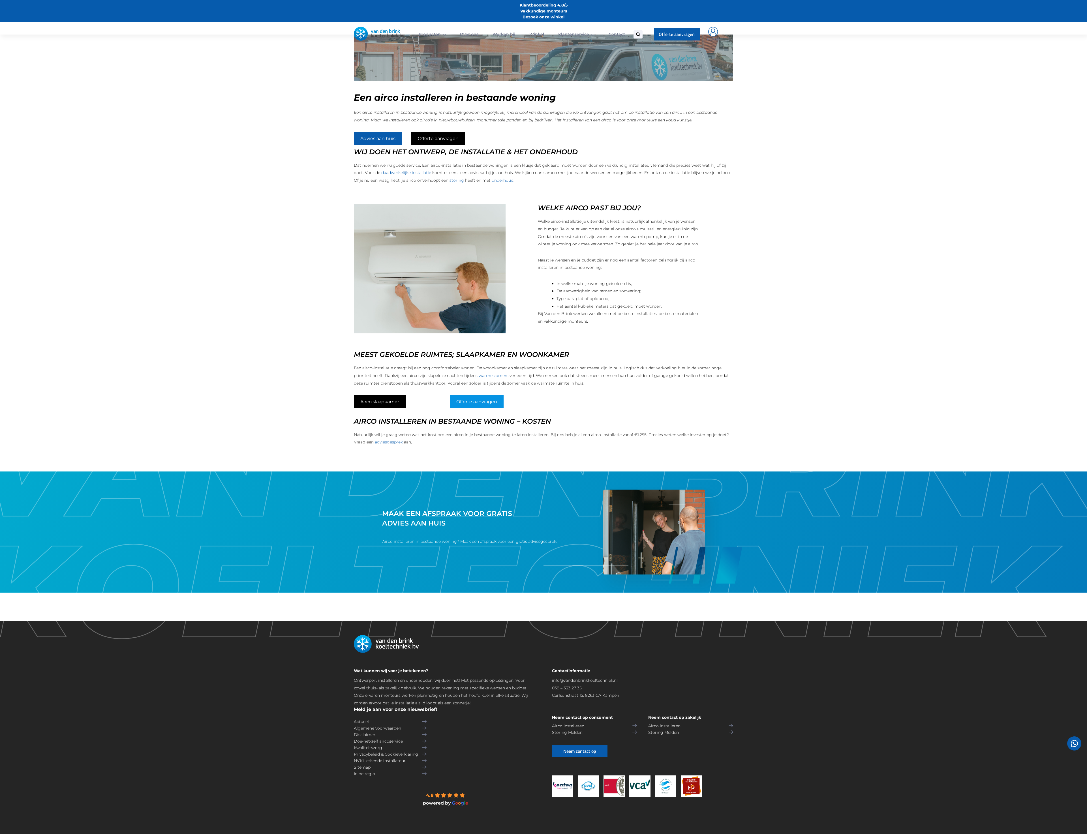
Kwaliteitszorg (368, 747)
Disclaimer (364, 734)
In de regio (364, 773)
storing (457, 180)
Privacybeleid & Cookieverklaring (386, 754)
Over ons (469, 34)
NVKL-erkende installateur (380, 760)
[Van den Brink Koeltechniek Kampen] (379, 34)
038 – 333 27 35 (567, 688)
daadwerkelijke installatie (406, 172)
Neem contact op (579, 751)
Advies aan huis (377, 138)
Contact (617, 34)
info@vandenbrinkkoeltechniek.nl (585, 680)
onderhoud (502, 180)
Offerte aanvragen (677, 34)
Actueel (361, 721)
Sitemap (362, 767)
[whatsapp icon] (1074, 743)
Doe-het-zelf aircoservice (378, 741)
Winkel (536, 34)
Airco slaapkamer (379, 401)
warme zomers (493, 375)
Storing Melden (567, 732)
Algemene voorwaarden (377, 728)
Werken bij (504, 34)
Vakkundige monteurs (543, 11)
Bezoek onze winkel (543, 17)
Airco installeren (568, 725)
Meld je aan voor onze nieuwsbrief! (395, 709)
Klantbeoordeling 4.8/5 (544, 5)
